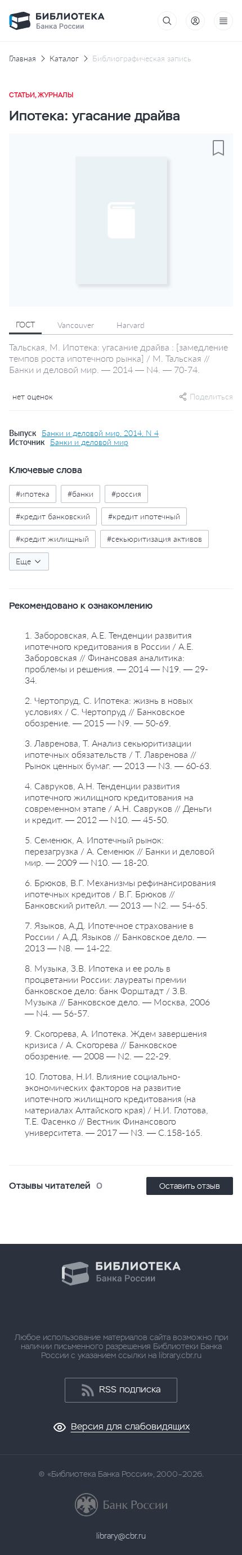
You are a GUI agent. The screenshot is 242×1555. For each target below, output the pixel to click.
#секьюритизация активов (154, 538)
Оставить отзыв (189, 1186)
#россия (126, 493)
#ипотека (33, 493)
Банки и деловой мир (89, 442)
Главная (22, 58)
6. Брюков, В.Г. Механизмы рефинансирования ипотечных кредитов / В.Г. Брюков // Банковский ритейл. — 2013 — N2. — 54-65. (120, 893)
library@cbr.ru (121, 1536)
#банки (80, 493)
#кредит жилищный (52, 538)
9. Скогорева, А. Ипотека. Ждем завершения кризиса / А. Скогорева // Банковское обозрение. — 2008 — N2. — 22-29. (116, 1044)
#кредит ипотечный (144, 516)
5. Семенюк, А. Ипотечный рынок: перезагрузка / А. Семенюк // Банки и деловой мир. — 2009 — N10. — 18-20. (119, 851)
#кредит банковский (53, 516)
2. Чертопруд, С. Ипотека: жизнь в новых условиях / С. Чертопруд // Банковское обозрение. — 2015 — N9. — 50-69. (109, 711)
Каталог (64, 58)
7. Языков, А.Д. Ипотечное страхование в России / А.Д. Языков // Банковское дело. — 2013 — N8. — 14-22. (115, 936)
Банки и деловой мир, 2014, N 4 (100, 433)
